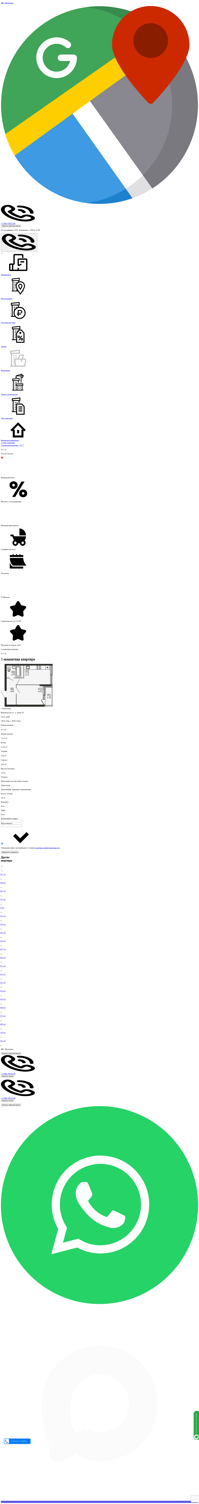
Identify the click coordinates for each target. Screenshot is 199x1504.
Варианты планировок (10, 440)
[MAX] (99, 1502)
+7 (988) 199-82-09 (8, 223)
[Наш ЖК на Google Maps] (99, 203)
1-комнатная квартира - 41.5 (12, 445)
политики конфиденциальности (47, 848)
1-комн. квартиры (8, 443)
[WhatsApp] (99, 1303)
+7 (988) (8, 1074)
